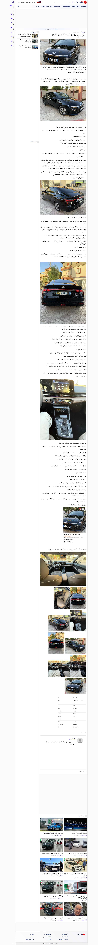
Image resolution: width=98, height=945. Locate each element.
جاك (13, 33)
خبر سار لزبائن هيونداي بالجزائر (79, 833)
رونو (13, 37)
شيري (13, 29)
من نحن (32, 937)
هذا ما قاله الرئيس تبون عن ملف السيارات (77, 918)
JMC (13, 46)
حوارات (37, 6)
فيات (13, 15)
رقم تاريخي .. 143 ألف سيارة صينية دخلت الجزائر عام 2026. (76, 897)
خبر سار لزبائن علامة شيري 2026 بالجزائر (53, 874)
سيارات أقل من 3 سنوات (46, 6)
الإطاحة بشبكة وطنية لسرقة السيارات (78, 854)
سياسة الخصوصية (30, 940)
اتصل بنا (32, 934)
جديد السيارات (13, 8)
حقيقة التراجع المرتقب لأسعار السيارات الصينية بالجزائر (75, 875)
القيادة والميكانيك (57, 6)
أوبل (13, 19)
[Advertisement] (51, 18)
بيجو (13, 42)
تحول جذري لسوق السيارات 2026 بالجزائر (52, 833)
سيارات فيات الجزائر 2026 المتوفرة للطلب (52, 854)
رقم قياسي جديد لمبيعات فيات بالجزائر (53, 896)
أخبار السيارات (83, 6)
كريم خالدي (80, 37)
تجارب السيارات (75, 6)
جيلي (13, 24)
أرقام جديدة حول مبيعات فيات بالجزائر (53, 918)
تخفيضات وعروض (66, 6)
